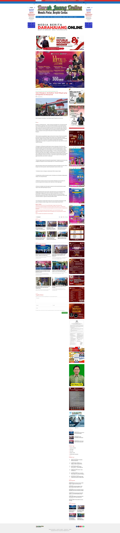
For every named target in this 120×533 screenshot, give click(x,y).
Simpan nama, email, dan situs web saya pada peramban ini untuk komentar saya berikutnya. (50, 310)
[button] (82, 2)
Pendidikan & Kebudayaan (52, 91)
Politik (57, 91)
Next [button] (83, 419)
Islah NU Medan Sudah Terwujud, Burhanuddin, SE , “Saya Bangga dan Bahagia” (77, 467)
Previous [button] (70, 419)
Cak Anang (71, 449)
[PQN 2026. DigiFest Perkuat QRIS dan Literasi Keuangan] (63, 234)
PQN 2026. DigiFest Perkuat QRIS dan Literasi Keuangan (44, 213)
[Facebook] (76, 526)
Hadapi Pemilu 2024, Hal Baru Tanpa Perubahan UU (77, 470)
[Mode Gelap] (83, 2)
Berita (36, 91)
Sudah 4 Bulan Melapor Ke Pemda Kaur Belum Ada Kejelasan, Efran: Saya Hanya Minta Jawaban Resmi (51, 212)
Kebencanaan (42, 91)
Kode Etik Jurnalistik (60, 529)
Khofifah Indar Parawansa (74, 454)
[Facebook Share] (59, 217)
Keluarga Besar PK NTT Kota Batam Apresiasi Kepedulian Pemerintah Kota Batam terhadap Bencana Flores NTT (51, 208)
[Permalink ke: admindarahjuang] (36, 96)
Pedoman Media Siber (52, 529)
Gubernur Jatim (72, 452)
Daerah (39, 91)
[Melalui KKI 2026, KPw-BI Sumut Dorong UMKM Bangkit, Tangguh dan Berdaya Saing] (41, 224)
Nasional (46, 91)
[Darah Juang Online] (60, 9)
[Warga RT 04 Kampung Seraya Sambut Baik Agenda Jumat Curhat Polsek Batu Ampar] (41, 234)
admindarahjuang (40, 96)
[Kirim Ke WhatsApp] (67, 217)
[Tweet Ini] (61, 217)
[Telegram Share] (65, 217)
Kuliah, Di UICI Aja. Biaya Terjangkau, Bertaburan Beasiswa (76, 460)
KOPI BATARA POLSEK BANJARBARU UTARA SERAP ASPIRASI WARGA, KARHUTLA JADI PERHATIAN (50, 206)
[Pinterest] (80, 526)
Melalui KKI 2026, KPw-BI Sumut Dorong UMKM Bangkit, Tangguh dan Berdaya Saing (49, 205)
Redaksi (70, 529)
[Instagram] (82, 526)
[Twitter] (78, 526)
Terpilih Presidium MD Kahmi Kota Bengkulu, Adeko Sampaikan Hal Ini (76, 463)
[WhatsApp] (83, 526)
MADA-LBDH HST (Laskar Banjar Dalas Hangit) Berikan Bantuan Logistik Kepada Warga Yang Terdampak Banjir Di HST (77, 477)
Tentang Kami (66, 529)
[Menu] (36, 2)
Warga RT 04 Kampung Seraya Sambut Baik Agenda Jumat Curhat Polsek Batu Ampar (71, 0)
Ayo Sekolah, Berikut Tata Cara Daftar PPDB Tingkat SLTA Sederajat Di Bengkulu (77, 473)
